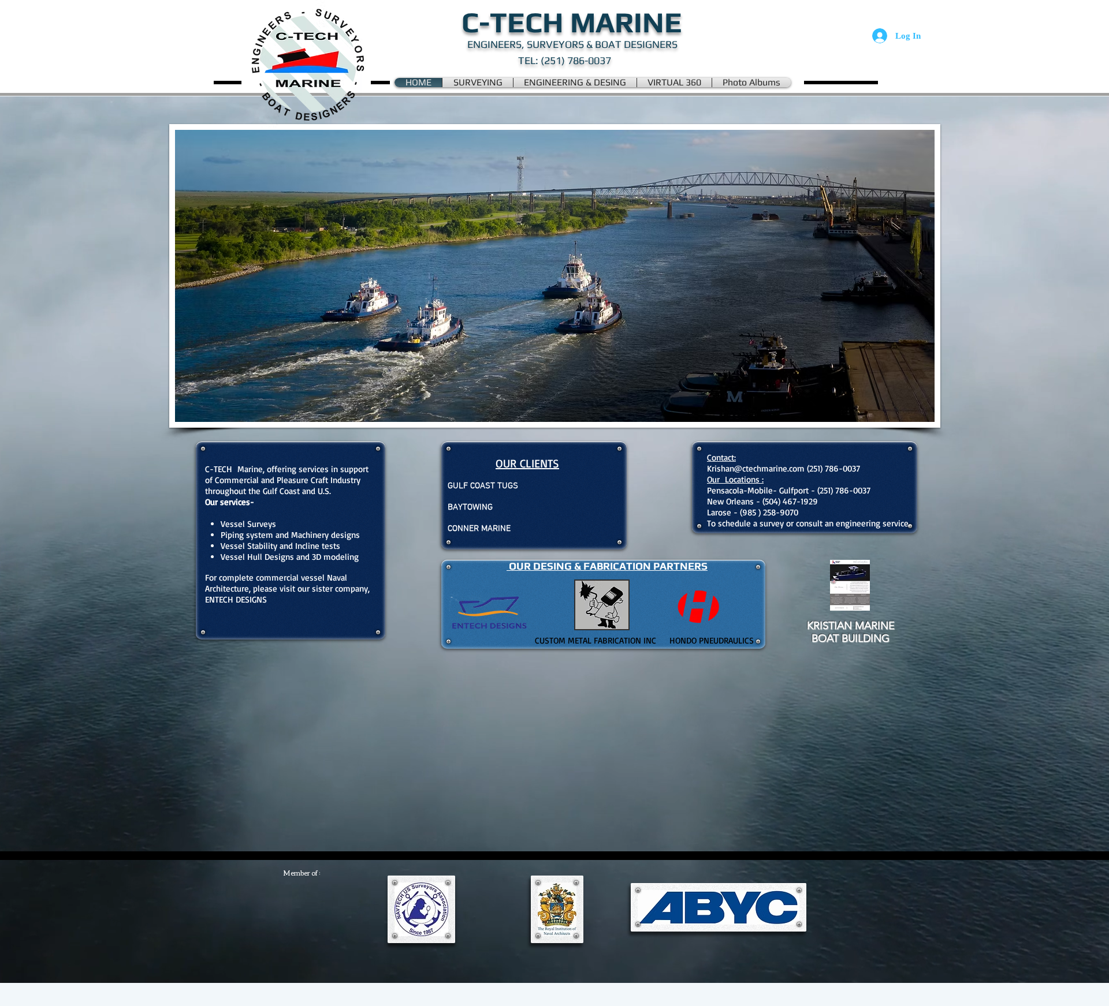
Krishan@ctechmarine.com (756, 468)
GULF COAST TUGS (483, 486)
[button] (554, 276)
